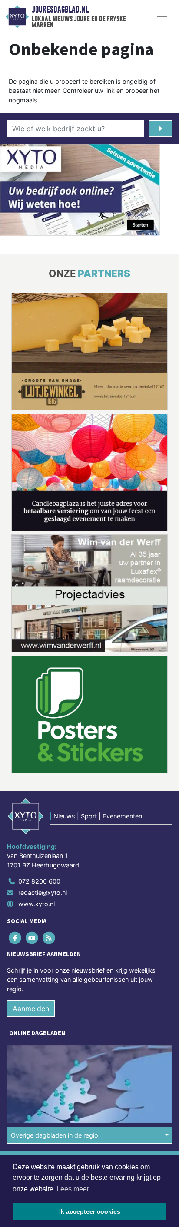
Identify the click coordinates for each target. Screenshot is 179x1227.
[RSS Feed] (49, 938)
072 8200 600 (39, 881)
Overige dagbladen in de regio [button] (54, 1135)
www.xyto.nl (36, 903)
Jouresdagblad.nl (60, 9)
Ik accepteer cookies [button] (89, 1211)
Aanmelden (31, 1008)
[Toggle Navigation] (162, 16)
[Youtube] (32, 938)
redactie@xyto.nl (42, 892)
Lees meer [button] (72, 1189)
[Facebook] (15, 938)
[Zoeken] (160, 128)
